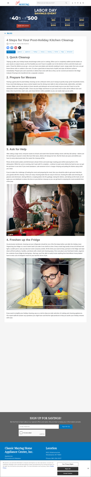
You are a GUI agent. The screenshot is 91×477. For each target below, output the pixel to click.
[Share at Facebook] (7, 47)
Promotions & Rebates (13, 458)
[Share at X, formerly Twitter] (19, 47)
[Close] (88, 468)
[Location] (78, 3)
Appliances (9, 456)
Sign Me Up (66, 426)
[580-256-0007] (80, 3)
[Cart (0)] (83, 3)
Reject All (67, 468)
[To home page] (23, 3)
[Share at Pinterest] (15, 47)
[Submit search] (66, 3)
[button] (8, 3)
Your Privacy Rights (67, 464)
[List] (75, 3)
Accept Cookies (67, 473)
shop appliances (23, 26)
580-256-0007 (56, 458)
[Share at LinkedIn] (11, 47)
